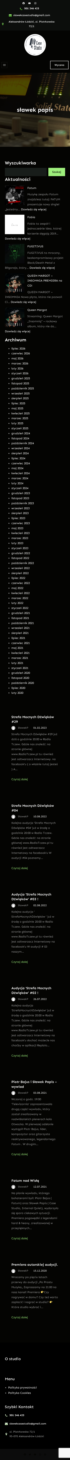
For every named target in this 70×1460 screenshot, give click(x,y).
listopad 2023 (20, 498)
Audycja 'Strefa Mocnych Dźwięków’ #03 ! (31, 896)
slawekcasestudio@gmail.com (31, 15)
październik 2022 (22, 563)
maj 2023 (17, 528)
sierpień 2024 (20, 453)
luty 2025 (17, 423)
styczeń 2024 (19, 488)
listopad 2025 (20, 383)
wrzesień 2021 (20, 628)
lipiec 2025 (18, 403)
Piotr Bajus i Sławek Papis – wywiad (34, 1084)
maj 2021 (17, 648)
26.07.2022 (40, 999)
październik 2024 (22, 443)
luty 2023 (17, 543)
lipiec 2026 (18, 348)
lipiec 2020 (18, 688)
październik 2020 (22, 683)
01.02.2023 (40, 727)
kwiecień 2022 (20, 593)
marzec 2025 (19, 418)
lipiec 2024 (18, 458)
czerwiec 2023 (20, 523)
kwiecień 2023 (20, 533)
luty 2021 (17, 663)
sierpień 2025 (20, 398)
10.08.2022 (40, 816)
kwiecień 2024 (20, 473)
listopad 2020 (20, 678)
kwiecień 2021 (20, 653)
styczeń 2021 (19, 668)
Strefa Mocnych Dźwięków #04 (32, 808)
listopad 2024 (20, 438)
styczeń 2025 (19, 428)
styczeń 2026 (19, 373)
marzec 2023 (19, 538)
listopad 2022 (20, 558)
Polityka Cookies (19, 1393)
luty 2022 (17, 603)
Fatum (31, 188)
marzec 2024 (19, 478)
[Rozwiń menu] (4, 65)
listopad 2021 (20, 618)
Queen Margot (37, 310)
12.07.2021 (40, 1186)
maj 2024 (17, 468)
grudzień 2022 (20, 553)
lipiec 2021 (18, 638)
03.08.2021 (40, 1092)
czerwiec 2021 (20, 643)
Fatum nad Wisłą (25, 1180)
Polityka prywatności (22, 1387)
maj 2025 (17, 408)
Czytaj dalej (19, 779)
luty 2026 (17, 368)
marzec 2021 (19, 658)
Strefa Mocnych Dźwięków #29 (32, 719)
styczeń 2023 (19, 548)
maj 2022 (17, 588)
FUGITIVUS (35, 246)
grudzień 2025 (20, 378)
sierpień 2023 (20, 513)
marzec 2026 (19, 363)
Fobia (31, 217)
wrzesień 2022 (20, 568)
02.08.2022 (40, 905)
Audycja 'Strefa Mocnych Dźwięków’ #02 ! (31, 990)
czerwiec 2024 (20, 463)
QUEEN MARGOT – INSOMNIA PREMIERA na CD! (44, 281)
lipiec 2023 (18, 518)
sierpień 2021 (20, 633)
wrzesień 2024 (20, 448)
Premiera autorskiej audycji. (34, 1264)
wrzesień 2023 (20, 508)
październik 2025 (22, 388)
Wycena (59, 64)
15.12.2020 (40, 1270)
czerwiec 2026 (20, 353)
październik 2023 (22, 503)
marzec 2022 (19, 598)
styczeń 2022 (19, 608)
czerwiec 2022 (20, 583)
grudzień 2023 (20, 493)
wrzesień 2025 (20, 393)
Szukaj (56, 172)
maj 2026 (17, 358)
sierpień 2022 (20, 573)
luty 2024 (17, 483)
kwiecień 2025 (20, 413)
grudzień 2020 (20, 673)
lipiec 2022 (18, 578)
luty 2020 (17, 693)
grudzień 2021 (20, 613)
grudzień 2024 (20, 433)
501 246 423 (31, 8)
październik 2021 (22, 623)
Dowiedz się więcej (33, 209)
